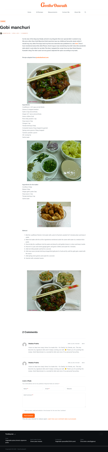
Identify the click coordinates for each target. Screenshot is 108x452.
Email (47, 388)
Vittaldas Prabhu (33, 343)
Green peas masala (36, 441)
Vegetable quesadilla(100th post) (65, 441)
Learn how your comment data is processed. (62, 419)
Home (29, 12)
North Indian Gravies (35, 439)
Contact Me (65, 12)
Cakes (82, 439)
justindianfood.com (42, 57)
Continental (58, 439)
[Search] (85, 12)
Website (69, 388)
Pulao (6, 438)
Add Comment (28, 395)
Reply (83, 343)
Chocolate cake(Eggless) (88, 441)
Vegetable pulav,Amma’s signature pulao (15, 441)
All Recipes (39, 12)
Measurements (52, 12)
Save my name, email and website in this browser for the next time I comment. (45, 410)
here (76, 43)
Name (26, 388)
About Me (77, 12)
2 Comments (24, 33)
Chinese (3, 21)
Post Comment (28, 415)
